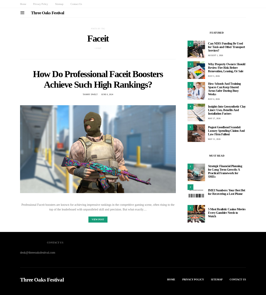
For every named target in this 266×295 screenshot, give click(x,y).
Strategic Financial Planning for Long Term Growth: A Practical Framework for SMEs (225, 171)
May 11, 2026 (214, 139)
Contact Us (76, 4)
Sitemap (59, 4)
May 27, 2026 (214, 118)
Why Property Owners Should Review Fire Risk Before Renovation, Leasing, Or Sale (226, 67)
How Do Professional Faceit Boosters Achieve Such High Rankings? (98, 79)
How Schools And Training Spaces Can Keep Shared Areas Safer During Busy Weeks (224, 89)
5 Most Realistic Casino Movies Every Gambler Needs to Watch (226, 213)
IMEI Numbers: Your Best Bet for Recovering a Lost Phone (226, 192)
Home (23, 4)
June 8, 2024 (107, 94)
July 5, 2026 (214, 76)
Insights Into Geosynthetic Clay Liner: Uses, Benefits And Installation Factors (227, 110)
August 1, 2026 (215, 55)
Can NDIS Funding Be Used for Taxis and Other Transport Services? (226, 47)
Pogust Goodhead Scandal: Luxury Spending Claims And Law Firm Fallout (226, 131)
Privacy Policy (40, 4)
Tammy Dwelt (90, 94)
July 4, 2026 (214, 99)
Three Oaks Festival (47, 12)
